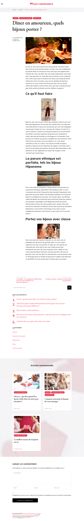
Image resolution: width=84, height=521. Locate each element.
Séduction (37, 18)
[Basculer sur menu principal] (2, 3)
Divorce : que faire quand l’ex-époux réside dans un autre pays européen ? (26, 399)
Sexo (14, 344)
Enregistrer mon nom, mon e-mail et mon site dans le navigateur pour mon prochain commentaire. (41, 495)
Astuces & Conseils (25, 18)
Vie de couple (17, 348)
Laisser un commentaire (17, 40)
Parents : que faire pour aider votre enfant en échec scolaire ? (37, 299)
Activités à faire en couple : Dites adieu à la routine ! (34, 321)
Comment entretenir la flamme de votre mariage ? (56, 400)
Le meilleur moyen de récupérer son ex (26, 440)
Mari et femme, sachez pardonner (28, 310)
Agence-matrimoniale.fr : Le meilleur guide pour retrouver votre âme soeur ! (26, 514)
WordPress (27, 517)
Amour (15, 18)
